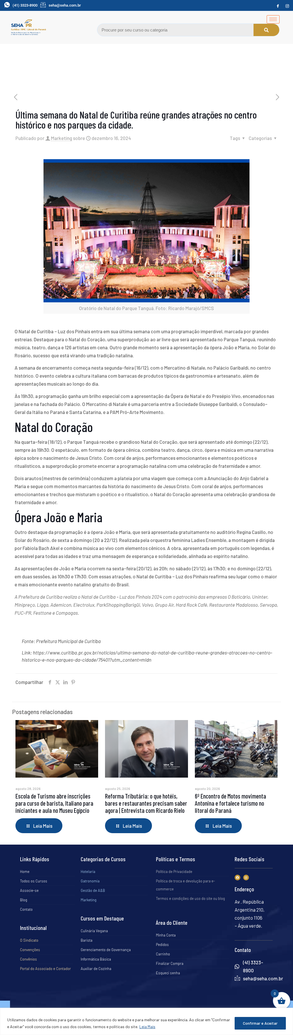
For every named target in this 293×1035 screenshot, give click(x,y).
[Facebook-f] (237, 877)
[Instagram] (287, 5)
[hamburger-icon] (273, 19)
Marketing (61, 138)
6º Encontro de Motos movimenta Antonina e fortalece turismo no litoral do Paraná (230, 803)
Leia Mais (147, 1026)
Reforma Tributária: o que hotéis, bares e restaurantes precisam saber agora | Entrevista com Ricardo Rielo (146, 803)
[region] (146, 1021)
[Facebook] (278, 5)
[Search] (266, 30)
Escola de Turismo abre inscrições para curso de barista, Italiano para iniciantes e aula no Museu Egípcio (54, 803)
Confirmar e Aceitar (260, 1023)
